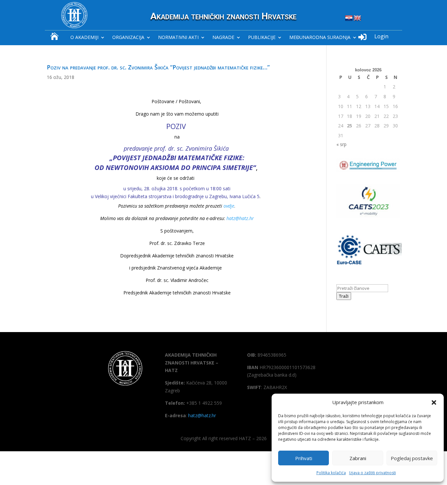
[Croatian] (349, 18)
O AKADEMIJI (84, 37)
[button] (434, 402)
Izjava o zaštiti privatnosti (372, 473)
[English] (357, 18)
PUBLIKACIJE (262, 37)
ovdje (229, 206)
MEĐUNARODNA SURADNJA (319, 37)
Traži (344, 296)
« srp (341, 144)
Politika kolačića (331, 473)
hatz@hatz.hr (240, 218)
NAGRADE (223, 37)
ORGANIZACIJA (128, 37)
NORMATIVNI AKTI (178, 37)
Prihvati (303, 458)
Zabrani (357, 458)
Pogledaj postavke (412, 458)
